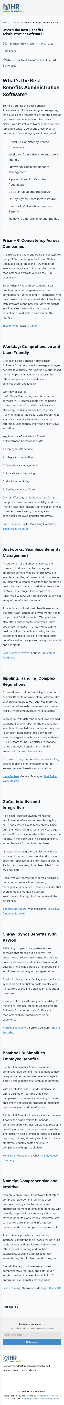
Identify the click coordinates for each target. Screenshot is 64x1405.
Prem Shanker (11, 524)
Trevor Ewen (11, 325)
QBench (32, 325)
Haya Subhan (11, 776)
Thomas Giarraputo (14, 908)
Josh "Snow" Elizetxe (16, 653)
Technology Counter (15, 528)
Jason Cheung (11, 1288)
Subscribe (32, 1342)
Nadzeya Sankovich (15, 1027)
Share (12, 50)
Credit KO (55, 1288)
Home (6, 22)
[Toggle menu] (58, 8)
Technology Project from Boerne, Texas (39, 1398)
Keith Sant (9, 1155)
